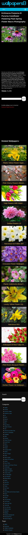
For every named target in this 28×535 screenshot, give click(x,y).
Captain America (7, 426)
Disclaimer (6, 526)
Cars (5, 428)
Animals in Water (8, 411)
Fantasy (6, 446)
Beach (5, 421)
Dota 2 (5, 444)
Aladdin (6, 407)
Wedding (6, 513)
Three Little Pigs (7, 503)
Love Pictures (7, 476)
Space (5, 493)
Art (5, 415)
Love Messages (7, 474)
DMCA (5, 524)
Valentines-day (7, 509)
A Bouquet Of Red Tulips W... (14, 345)
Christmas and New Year (9, 430)
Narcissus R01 (14, 324)
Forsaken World (7, 449)
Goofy (5, 455)
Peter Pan (6, 482)
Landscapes (7, 467)
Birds (5, 423)
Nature (5, 480)
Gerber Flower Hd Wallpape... (14, 385)
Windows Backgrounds (9, 514)
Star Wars (6, 495)
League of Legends (8, 470)
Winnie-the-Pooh (7, 516)
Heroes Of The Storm (9, 459)
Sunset (5, 497)
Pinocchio (6, 484)
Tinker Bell (6, 505)
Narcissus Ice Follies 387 (14, 244)
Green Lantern (7, 457)
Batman (6, 419)
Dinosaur (6, 438)
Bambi (5, 417)
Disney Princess (7, 440)
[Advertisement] (14, 57)
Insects (6, 461)
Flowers (6, 447)
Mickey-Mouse (7, 478)
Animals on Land (8, 413)
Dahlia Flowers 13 (14, 223)
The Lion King (7, 499)
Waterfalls (6, 511)
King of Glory (7, 463)
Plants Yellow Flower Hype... (14, 163)
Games (5, 451)
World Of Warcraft (8, 518)
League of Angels (8, 469)
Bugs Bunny (7, 425)
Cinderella (6, 434)
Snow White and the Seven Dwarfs (11, 492)
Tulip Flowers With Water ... (14, 203)
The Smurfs (6, 501)
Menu (4, 9)
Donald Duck (7, 442)
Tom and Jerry (7, 507)
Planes (5, 486)
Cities (5, 436)
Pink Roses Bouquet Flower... (14, 365)
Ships (5, 490)
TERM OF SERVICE (8, 528)
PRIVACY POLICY (8, 530)
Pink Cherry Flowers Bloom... (14, 183)
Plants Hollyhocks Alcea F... (14, 284)
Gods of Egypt (7, 453)
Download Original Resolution (7, 107)
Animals (6, 409)
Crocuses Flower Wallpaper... (14, 264)
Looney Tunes (7, 472)
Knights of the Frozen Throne (10, 465)
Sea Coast (6, 488)
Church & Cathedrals (8, 432)
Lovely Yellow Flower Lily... (14, 304)
